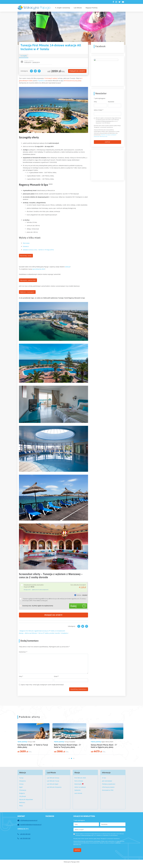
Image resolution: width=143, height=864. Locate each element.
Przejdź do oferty (77, 71)
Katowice (26, 246)
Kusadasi (74, 742)
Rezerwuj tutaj (26, 256)
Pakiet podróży (24, 742)
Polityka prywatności (108, 784)
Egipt (31, 742)
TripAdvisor (41, 81)
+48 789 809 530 (25, 838)
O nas (104, 778)
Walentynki (78, 784)
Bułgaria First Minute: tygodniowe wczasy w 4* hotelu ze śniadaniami (42, 631)
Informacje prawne (108, 787)
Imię (21, 676)
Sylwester (77, 790)
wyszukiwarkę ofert (38, 269)
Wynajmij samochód (28, 280)
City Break (22, 796)
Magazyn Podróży (91, 8)
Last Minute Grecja (53, 778)
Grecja (21, 784)
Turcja (68, 742)
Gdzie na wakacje (80, 787)
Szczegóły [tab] (24, 56)
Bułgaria (22, 793)
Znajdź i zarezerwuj (63, 8)
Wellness (22, 802)
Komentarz (23, 652)
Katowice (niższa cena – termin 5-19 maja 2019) (38, 250)
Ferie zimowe (78, 781)
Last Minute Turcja (53, 781)
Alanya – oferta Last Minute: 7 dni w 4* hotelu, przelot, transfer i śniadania (43, 633)
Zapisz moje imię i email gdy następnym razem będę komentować (42, 685)
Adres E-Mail (98, 110)
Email (56, 676)
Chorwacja (22, 790)
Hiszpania (22, 781)
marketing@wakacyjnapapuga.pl (30, 824)
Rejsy (21, 805)
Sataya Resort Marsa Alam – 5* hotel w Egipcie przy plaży (32, 746)
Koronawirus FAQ (107, 790)
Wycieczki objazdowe (26, 799)
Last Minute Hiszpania (54, 787)
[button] (69, 758)
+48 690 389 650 (25, 834)
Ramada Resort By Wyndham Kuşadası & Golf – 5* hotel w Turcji (70, 746)
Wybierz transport (27, 292)
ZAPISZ (107, 142)
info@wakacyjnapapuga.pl (28, 820)
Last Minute (78, 8)
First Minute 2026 (80, 778)
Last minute (78, 793)
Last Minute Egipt (52, 784)
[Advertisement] (108, 165)
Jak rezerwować (107, 781)
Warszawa (26, 243)
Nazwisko (111, 102)
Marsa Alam (37, 742)
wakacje (67, 267)
